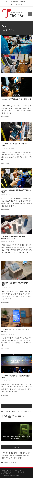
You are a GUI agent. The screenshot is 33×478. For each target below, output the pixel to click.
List (23, 416)
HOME (7, 1)
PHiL (10, 102)
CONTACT (22, 1)
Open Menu (30, 14)
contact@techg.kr (10, 462)
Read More (5, 116)
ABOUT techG (15, 1)
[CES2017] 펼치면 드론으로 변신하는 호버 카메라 (16, 99)
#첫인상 (6, 37)
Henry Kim (11, 148)
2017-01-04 (7, 50)
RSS (16, 416)
